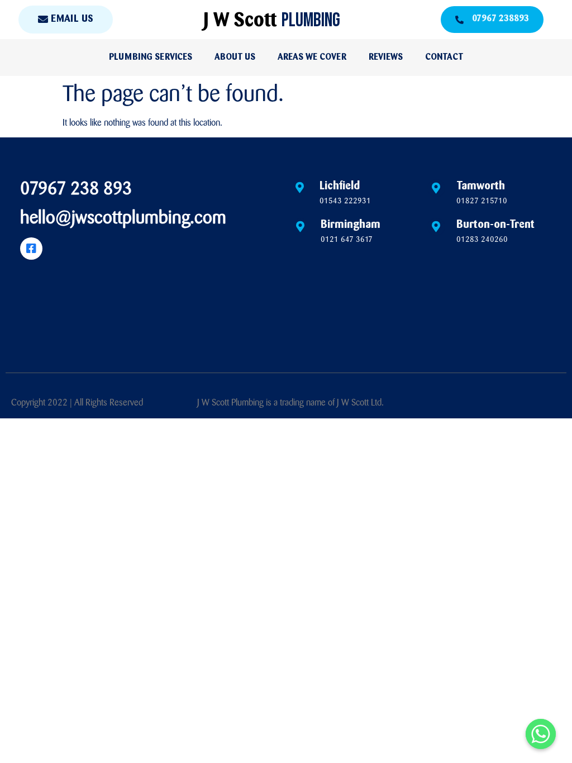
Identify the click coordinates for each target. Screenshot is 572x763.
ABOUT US (234, 57)
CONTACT (444, 57)
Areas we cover (312, 57)
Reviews (386, 57)
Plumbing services (150, 57)
